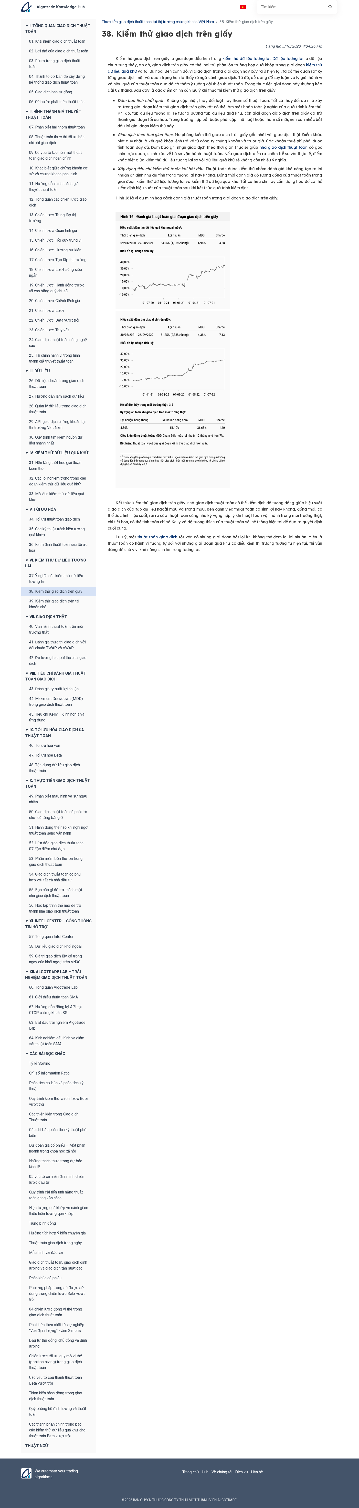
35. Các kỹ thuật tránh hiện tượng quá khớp (57, 532)
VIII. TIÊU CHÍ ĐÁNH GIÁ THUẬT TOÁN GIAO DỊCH (55, 676)
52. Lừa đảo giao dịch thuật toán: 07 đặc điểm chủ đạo (56, 846)
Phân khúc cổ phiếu (45, 1278)
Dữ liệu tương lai (288, 58)
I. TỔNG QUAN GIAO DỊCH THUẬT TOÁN (57, 29)
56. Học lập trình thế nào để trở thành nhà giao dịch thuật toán (55, 908)
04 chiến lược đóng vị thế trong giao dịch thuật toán (55, 1312)
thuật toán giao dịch (157, 536)
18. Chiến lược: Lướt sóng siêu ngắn (55, 272)
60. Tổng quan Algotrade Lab (53, 987)
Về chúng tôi (221, 1472)
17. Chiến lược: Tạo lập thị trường (57, 260)
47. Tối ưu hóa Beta (45, 755)
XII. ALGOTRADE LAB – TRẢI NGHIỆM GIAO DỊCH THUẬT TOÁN (56, 975)
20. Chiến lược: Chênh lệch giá (54, 301)
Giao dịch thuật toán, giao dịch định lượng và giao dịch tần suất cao (58, 1265)
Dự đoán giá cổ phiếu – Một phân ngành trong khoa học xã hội (57, 1148)
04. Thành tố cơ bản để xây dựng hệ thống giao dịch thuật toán (57, 79)
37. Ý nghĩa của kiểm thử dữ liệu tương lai (56, 579)
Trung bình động (42, 1223)
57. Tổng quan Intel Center (51, 937)
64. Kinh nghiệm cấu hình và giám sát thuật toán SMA (56, 1041)
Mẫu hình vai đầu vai (46, 1253)
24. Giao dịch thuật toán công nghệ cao (58, 343)
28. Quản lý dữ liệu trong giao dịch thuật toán (57, 409)
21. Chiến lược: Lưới (46, 311)
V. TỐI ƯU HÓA (42, 510)
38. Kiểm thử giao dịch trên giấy (55, 591)
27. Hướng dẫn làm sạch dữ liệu (56, 396)
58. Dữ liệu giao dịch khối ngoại (55, 946)
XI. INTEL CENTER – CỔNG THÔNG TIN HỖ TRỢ (58, 924)
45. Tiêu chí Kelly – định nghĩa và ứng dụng (56, 717)
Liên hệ (257, 1472)
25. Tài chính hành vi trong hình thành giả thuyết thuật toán (54, 358)
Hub (205, 1472)
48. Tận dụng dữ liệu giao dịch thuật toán (54, 768)
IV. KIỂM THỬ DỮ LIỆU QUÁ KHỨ (58, 453)
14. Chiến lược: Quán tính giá (53, 231)
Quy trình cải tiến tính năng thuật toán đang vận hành (56, 1195)
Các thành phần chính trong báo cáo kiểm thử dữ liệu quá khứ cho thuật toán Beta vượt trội (57, 1430)
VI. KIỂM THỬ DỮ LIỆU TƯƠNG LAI (55, 563)
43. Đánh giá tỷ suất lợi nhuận (54, 689)
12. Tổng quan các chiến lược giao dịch (58, 202)
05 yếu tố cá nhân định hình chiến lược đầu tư (56, 1179)
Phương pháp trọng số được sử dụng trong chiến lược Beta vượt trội (57, 1293)
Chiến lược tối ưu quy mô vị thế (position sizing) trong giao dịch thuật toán (55, 1362)
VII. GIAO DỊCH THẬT (48, 617)
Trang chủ (190, 1472)
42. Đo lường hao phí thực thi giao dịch (57, 661)
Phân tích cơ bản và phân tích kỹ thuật (56, 1086)
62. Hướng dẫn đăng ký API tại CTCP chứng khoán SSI (55, 1010)
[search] (330, 7)
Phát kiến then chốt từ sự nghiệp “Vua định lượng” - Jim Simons (56, 1328)
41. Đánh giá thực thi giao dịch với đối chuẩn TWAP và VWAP (57, 645)
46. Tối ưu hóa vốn (44, 746)
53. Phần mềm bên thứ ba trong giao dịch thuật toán (56, 861)
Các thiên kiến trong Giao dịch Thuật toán (53, 1117)
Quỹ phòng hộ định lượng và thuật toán (57, 1412)
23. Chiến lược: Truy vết (49, 330)
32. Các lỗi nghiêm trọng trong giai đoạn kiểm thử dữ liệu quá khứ (57, 481)
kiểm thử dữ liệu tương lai (246, 58)
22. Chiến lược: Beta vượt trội (54, 320)
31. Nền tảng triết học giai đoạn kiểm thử (55, 466)
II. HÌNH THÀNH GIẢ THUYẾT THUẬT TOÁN (53, 114)
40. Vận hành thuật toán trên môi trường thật (56, 629)
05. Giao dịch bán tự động (50, 92)
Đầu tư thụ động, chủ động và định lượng (58, 1343)
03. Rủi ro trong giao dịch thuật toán (54, 64)
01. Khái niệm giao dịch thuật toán (57, 41)
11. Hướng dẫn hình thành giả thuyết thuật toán (54, 187)
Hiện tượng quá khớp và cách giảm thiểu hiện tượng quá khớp (58, 1211)
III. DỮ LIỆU (39, 371)
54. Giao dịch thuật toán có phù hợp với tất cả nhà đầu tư (55, 877)
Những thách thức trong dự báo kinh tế (55, 1164)
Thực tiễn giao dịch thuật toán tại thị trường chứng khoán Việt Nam (158, 22)
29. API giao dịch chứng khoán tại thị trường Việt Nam (57, 425)
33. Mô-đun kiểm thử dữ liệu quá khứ (56, 497)
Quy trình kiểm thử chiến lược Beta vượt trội (58, 1101)
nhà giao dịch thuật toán (283, 147)
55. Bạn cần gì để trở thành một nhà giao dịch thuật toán (55, 893)
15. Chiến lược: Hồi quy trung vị (55, 240)
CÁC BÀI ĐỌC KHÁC (47, 1054)
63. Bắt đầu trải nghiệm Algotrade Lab (57, 1025)
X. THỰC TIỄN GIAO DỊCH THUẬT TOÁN (57, 783)
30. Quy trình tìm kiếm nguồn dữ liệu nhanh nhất (56, 440)
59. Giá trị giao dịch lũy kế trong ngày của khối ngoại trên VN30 (55, 959)
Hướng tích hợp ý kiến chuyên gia (57, 1233)
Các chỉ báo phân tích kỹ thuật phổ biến (57, 1133)
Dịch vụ (241, 1472)
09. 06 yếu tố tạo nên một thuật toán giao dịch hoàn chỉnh (55, 155)
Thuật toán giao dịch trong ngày (55, 1243)
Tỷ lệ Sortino (39, 1063)
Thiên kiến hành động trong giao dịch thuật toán (55, 1396)
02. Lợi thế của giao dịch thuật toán (58, 51)
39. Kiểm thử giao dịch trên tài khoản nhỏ (54, 604)
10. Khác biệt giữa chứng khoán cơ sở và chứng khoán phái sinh (58, 171)
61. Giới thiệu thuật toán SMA (53, 997)
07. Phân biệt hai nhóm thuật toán (57, 127)
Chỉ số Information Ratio (49, 1073)
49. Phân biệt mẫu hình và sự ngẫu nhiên (58, 799)
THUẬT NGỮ (36, 1446)
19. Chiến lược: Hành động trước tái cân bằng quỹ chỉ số (56, 288)
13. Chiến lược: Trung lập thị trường (52, 218)
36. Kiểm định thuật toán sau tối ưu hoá (58, 547)
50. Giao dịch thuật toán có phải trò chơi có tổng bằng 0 (58, 815)
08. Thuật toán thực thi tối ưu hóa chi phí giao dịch (56, 140)
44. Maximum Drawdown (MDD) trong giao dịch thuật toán (56, 702)
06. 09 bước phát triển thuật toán (56, 102)
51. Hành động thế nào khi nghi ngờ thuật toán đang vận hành (58, 830)
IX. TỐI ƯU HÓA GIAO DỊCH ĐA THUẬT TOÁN (54, 733)
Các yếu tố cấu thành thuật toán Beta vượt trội (55, 1380)
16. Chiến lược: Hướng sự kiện (55, 250)
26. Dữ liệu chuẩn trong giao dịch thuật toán (56, 384)
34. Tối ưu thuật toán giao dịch (54, 519)
